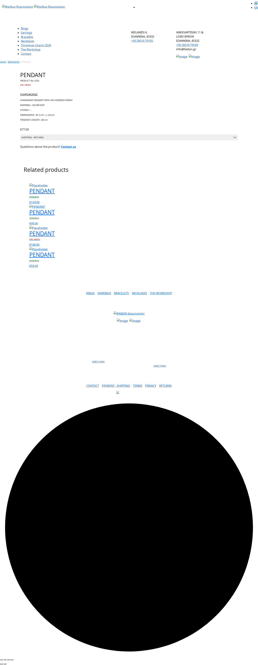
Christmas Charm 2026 (36, 45)
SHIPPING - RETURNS (32, 137)
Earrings (26, 33)
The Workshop (30, 49)
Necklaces (27, 41)
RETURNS (165, 386)
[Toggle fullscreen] (8, 659)
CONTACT (92, 386)
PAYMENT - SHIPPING (116, 386)
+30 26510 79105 (142, 41)
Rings (24, 28)
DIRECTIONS (98, 361)
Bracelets (27, 37)
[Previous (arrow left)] (1, 663)
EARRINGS (104, 293)
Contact (26, 54)
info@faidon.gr (129, 327)
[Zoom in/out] (12, 659)
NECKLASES (139, 293)
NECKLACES (13, 61)
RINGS (90, 293)
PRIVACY (150, 386)
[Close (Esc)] (1, 659)
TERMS (137, 386)
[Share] (5, 659)
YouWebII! (236, 396)
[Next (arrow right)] (5, 663)
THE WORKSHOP (161, 293)
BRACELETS (121, 293)
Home (3, 61)
